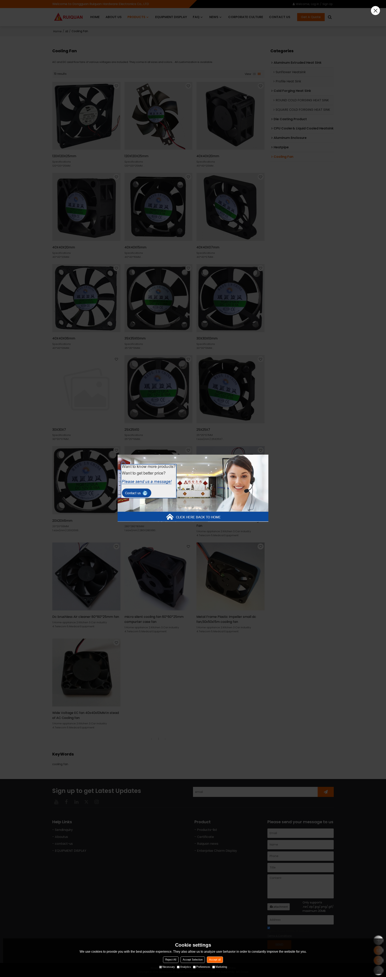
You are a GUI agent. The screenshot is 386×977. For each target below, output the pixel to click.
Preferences (203, 966)
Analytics (185, 966)
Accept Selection (193, 959)
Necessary (168, 966)
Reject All (170, 959)
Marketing (221, 966)
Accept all (215, 959)
